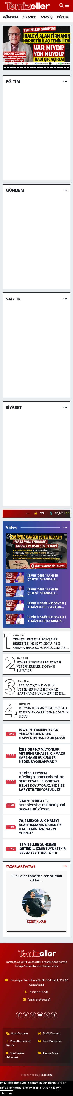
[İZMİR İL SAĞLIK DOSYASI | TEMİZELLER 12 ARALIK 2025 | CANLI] (15, 605)
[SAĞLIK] (65, 299)
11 (38, 67)
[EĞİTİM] (65, 81)
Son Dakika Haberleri (15, 1055)
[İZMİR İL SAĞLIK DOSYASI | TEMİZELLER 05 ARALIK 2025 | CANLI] (15, 619)
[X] (26, 1015)
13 (45, 67)
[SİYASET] (65, 407)
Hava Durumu (19, 1033)
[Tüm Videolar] (65, 527)
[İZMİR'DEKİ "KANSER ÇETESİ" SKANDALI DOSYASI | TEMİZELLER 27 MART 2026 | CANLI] (36, 551)
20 (68, 67)
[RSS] (54, 1015)
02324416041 (39, 992)
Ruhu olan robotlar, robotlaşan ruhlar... (36, 878)
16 (55, 67)
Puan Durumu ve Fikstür (18, 1043)
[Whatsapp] (47, 1015)
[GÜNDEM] (65, 190)
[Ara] (61, 5)
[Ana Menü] (67, 5)
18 (61, 67)
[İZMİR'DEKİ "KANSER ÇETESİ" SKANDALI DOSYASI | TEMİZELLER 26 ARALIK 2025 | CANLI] (15, 577)
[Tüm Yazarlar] (65, 866)
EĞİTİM (62, 17)
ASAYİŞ (46, 17)
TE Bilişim (46, 1074)
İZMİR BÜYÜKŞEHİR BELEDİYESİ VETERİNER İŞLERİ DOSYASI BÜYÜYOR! (39, 667)
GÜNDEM (10, 17)
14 (48, 67)
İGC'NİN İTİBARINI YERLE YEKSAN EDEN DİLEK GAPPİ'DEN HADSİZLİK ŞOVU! (44, 712)
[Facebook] (19, 1015)
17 (58, 67)
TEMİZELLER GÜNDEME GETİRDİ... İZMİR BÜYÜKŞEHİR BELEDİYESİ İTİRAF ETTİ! (42, 849)
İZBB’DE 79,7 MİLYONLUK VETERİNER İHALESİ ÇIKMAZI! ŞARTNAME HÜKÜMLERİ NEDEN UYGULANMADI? (40, 690)
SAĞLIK (13, 299)
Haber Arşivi (51, 1053)
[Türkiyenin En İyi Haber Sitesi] (27, 6)
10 (34, 67)
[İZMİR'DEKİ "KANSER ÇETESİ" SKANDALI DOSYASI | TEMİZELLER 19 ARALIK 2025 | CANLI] (15, 591)
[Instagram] (33, 1015)
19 (65, 67)
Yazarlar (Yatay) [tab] (20, 866)
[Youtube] (40, 1015)
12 (41, 67)
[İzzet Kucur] (36, 903)
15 (51, 67)
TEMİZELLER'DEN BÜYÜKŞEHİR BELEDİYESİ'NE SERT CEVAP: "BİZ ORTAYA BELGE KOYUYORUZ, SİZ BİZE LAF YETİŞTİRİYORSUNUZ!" (40, 644)
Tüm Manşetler (52, 1041)
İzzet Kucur (36, 921)
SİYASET (29, 17)
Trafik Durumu (51, 1033)
